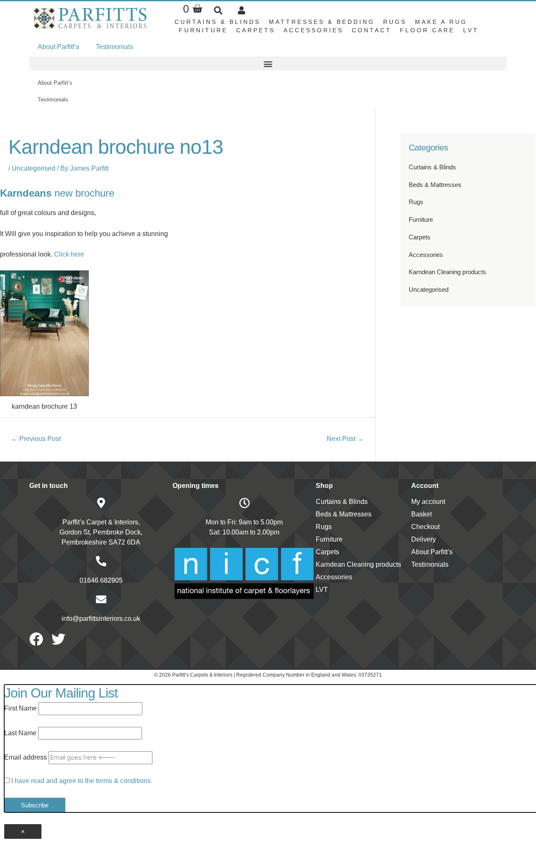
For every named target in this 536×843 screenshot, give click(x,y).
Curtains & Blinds (217, 21)
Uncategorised (33, 168)
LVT (471, 30)
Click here (69, 254)
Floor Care (427, 30)
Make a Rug (441, 21)
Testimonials (114, 46)
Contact (372, 30)
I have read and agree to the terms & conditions (81, 780)
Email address (25, 757)
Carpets (255, 30)
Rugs (395, 21)
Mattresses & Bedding (322, 21)
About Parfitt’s (58, 46)
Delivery (423, 539)
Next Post (345, 438)
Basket (421, 514)
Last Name (20, 733)
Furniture (203, 30)
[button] (218, 10)
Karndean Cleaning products (447, 271)
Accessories (313, 30)
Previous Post (36, 438)
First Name (20, 708)
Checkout (425, 526)
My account (428, 501)
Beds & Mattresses (435, 184)
